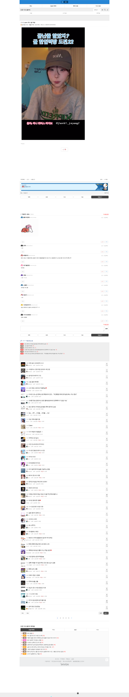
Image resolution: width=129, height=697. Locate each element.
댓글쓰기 (100, 197)
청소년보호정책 (67, 661)
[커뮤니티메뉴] (21, 2)
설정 (72, 659)
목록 (29, 197)
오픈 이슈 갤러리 (25, 10)
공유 (101, 179)
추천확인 (23, 179)
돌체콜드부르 (25, 24)
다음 (82, 197)
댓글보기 (100, 335)
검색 (101, 613)
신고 (28, 179)
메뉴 (21, 193)
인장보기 (25, 193)
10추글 (98, 13)
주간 (53, 629)
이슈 (97, 629)
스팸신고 (33, 179)
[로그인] (104, 2)
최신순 (32, 214)
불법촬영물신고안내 (78, 661)
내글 (31, 13)
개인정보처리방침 (56, 661)
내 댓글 (65, 13)
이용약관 (47, 661)
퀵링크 (68, 659)
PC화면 (62, 659)
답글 (23, 241)
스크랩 (105, 179)
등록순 (28, 214)
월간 (75, 629)
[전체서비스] (107, 2)
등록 (106, 328)
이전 (64, 197)
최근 (23, 613)
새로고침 (106, 214)
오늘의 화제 (31, 629)
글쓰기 (108, 10)
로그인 (57, 659)
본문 (47, 197)
